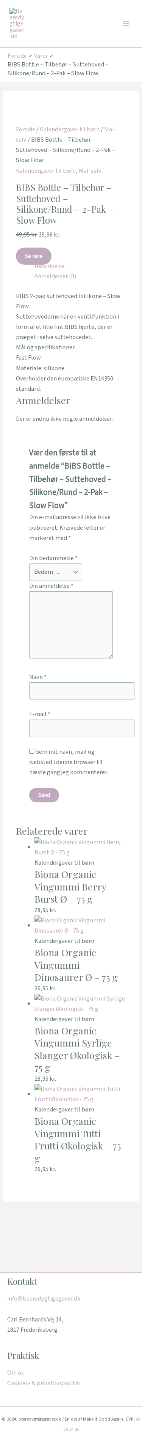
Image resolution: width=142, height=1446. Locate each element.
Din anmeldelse (51, 585)
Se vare (33, 256)
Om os (15, 1372)
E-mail (39, 714)
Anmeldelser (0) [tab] (55, 276)
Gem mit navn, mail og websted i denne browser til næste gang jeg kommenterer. (68, 762)
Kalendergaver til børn (70, 129)
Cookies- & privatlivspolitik (43, 1383)
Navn (38, 677)
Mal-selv (90, 170)
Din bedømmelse (53, 558)
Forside (25, 129)
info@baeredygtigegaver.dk (44, 1298)
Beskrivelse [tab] (49, 266)
